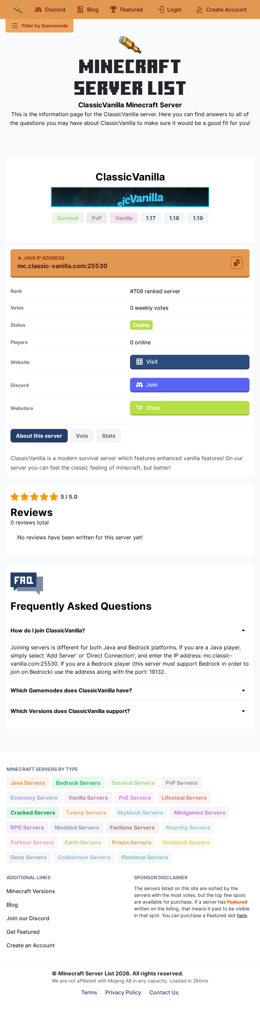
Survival (67, 218)
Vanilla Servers (88, 797)
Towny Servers (86, 812)
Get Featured (23, 931)
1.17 (151, 218)
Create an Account (30, 945)
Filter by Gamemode (45, 25)
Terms (89, 992)
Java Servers (27, 782)
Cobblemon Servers (84, 857)
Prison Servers (131, 842)
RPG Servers (27, 827)
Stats (108, 435)
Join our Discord (27, 918)
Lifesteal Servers (184, 797)
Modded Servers (77, 827)
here (242, 915)
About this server (39, 435)
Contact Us (164, 992)
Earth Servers (82, 842)
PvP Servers (181, 782)
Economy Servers (34, 797)
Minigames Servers (199, 812)
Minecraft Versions (30, 891)
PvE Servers (134, 797)
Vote (82, 435)
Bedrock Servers (78, 782)
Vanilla (123, 218)
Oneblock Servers (186, 842)
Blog (12, 904)
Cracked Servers (32, 812)
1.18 (174, 218)
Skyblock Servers (140, 812)
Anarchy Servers (187, 827)
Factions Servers (132, 827)
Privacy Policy (123, 992)
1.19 (198, 218)
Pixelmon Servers (144, 857)
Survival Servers (133, 782)
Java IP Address (43, 258)
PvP (97, 218)
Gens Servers (28, 857)
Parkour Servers (32, 842)
